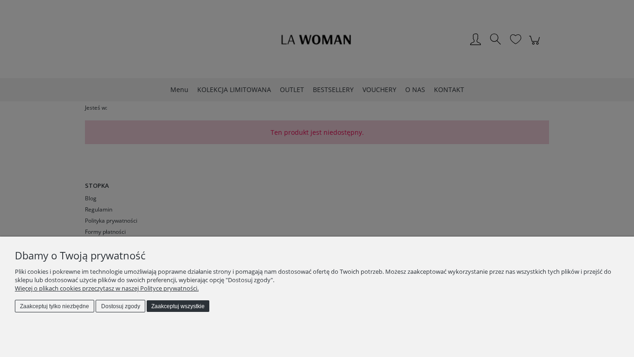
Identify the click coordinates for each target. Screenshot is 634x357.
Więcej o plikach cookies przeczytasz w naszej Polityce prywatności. (107, 288)
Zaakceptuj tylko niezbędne (54, 306)
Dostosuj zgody (120, 306)
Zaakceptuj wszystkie (178, 306)
